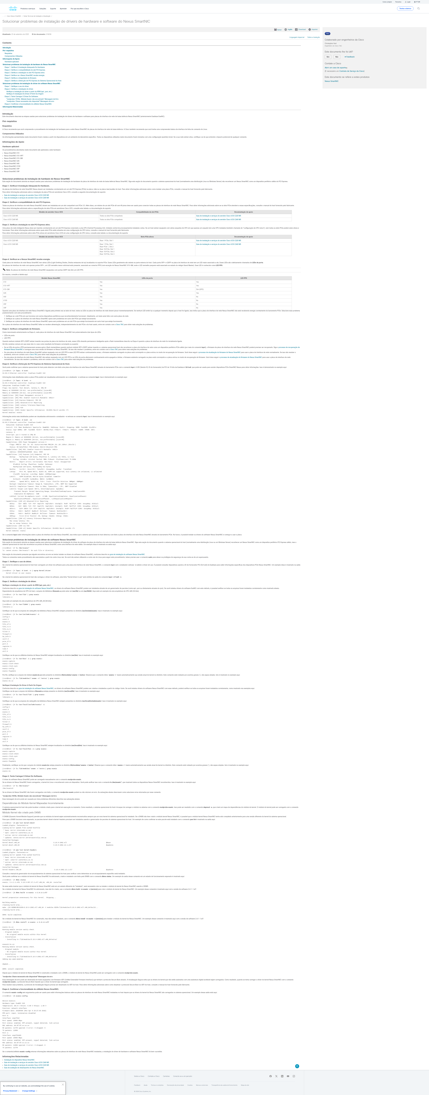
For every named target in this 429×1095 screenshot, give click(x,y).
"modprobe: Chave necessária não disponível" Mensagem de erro (30, 101)
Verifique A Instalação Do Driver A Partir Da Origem (24, 94)
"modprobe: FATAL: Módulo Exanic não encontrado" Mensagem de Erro (32, 99)
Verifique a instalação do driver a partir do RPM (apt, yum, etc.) (29, 91)
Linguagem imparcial (296, 37)
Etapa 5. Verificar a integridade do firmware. (21, 78)
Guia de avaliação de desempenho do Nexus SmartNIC (24, 1068)
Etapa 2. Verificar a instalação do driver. (19, 89)
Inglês (290, 29)
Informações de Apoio (11, 59)
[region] (33, 1088)
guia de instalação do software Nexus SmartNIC (127, 554)
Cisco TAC (120, 324)
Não (336, 57)
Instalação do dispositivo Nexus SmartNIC (19, 1060)
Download (302, 29)
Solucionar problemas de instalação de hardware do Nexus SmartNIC (29, 64)
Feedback (350, 57)
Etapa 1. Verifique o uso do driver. (17, 86)
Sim (328, 57)
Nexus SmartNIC (332, 81)
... (3, 16)
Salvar (279, 30)
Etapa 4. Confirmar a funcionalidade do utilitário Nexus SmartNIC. (28, 104)
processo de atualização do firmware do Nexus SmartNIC (220, 352)
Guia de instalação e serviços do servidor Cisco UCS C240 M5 (26, 198)
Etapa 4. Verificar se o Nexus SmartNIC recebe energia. (25, 75)
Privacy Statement (10, 1091)
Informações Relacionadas (13, 107)
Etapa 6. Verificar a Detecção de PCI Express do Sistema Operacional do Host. (33, 81)
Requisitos (8, 53)
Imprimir (315, 29)
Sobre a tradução (313, 37)
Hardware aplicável (12, 62)
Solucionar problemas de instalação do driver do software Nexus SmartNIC (31, 83)
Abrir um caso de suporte (335, 68)
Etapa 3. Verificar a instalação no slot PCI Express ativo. (25, 73)
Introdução (7, 48)
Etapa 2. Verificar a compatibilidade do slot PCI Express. (25, 70)
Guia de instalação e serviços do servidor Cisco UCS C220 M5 (26, 195)
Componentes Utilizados (13, 56)
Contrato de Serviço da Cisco (351, 71)
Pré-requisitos (8, 50)
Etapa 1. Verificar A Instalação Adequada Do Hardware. (25, 67)
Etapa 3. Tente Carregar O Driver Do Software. (21, 96)
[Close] (63, 1084)
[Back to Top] (297, 1066)
